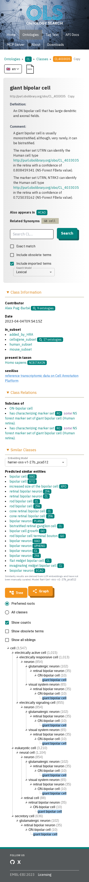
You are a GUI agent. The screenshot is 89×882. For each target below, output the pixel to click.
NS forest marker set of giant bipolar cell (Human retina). (41, 418)
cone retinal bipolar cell (30, 511)
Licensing (45, 875)
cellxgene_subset (23, 339)
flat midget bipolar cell (30, 560)
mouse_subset (21, 349)
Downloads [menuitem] (55, 45)
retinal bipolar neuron (30, 491)
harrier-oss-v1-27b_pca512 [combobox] (28, 462)
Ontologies (12, 59)
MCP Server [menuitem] (15, 45)
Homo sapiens (15, 362)
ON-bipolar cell (21, 408)
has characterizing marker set (32, 413)
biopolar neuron (26, 570)
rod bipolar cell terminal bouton (37, 536)
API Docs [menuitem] (72, 35)
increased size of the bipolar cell (38, 486)
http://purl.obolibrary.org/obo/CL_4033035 (46, 160)
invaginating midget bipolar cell (36, 565)
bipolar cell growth (27, 531)
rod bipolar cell (24, 501)
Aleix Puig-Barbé (17, 308)
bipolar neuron (26, 521)
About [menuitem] (35, 45)
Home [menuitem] (11, 35)
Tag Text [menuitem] (52, 35)
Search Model (24, 267)
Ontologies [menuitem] (31, 35)
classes (42, 59)
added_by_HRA (21, 334)
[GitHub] (12, 862)
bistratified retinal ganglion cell (36, 526)
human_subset (21, 344)
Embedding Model (18, 458)
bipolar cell (22, 476)
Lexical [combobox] (21, 272)
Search (67, 233)
